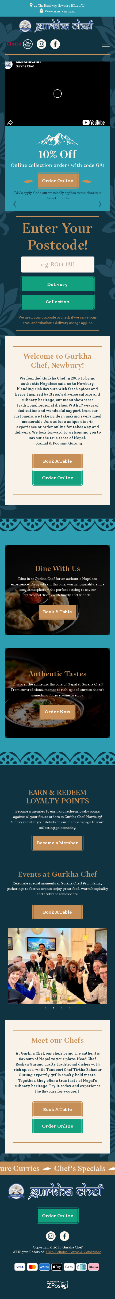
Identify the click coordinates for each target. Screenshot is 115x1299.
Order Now (58, 712)
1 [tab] (45, 1007)
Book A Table (57, 461)
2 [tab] (53, 1007)
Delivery (57, 284)
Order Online (57, 180)
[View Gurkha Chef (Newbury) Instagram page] (41, 44)
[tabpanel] (57, 966)
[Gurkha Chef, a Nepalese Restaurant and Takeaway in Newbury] (14, 204)
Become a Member (57, 843)
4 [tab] (69, 1007)
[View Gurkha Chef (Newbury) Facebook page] (55, 44)
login (56, 11)
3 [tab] (61, 1007)
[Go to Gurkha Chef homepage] (57, 25)
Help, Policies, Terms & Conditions (73, 1252)
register (69, 11)
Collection (58, 302)
